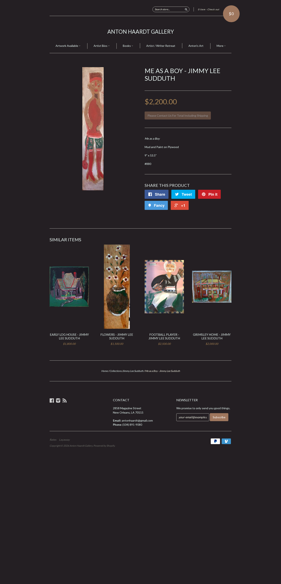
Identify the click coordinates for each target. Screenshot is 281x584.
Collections (115, 370)
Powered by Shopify (104, 445)
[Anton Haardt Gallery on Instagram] (58, 400)
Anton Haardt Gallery (140, 31)
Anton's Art (195, 45)
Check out (213, 9)
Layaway (64, 439)
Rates (53, 439)
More (220, 45)
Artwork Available (67, 45)
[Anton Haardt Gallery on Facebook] (52, 400)
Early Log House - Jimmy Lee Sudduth (69, 336)
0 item (201, 9)
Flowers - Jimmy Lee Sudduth (116, 336)
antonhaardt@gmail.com (137, 420)
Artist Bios (101, 45)
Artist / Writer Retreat (160, 45)
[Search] (186, 9)
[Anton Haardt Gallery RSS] (64, 400)
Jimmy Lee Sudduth (133, 370)
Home (104, 370)
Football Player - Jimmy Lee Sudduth (164, 336)
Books (127, 45)
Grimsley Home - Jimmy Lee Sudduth (212, 336)
